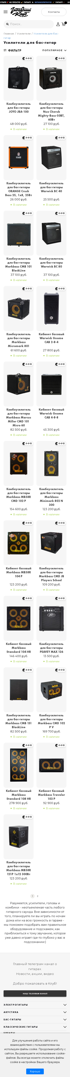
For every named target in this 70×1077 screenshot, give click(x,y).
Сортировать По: (52, 50)
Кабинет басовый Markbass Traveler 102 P (51, 795)
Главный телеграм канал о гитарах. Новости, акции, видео (35, 968)
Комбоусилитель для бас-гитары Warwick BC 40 (51, 187)
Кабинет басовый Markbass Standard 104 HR (18, 648)
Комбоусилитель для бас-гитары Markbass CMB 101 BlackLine (18, 264)
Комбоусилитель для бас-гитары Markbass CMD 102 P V (51, 721)
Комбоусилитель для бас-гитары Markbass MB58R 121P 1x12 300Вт (18, 868)
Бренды (9, 1032)
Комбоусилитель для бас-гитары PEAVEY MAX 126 (51, 648)
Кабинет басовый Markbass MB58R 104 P (18, 572)
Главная (9, 33)
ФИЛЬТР (14, 50)
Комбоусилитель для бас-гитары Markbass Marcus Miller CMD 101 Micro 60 (18, 417)
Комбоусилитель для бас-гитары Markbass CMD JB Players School (51, 574)
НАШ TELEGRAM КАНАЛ (35, 993)
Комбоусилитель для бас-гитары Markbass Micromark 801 (18, 340)
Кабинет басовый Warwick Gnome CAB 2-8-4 (51, 338)
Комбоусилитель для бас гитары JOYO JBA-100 (18, 108)
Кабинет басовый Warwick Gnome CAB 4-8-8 (51, 413)
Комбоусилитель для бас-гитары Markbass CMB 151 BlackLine (18, 721)
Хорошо (35, 1071)
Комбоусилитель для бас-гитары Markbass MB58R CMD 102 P (18, 495)
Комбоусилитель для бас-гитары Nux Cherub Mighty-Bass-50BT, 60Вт (51, 111)
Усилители (24, 33)
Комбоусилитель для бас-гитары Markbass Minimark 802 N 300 (51, 497)
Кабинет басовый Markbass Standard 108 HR (18, 795)
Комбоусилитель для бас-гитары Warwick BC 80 (51, 262)
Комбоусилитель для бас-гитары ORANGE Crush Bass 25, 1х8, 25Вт (18, 189)
